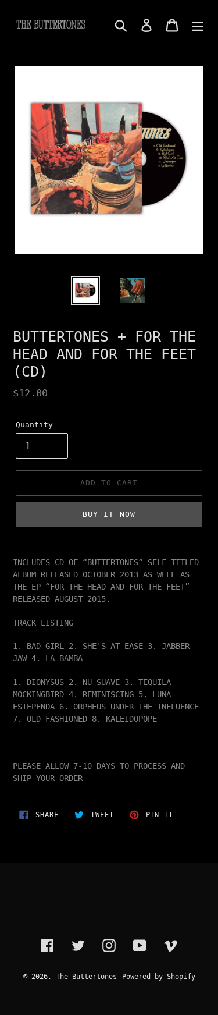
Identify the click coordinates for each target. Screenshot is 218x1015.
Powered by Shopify (158, 977)
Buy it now (109, 514)
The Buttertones (86, 977)
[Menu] (197, 25)
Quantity (34, 424)
